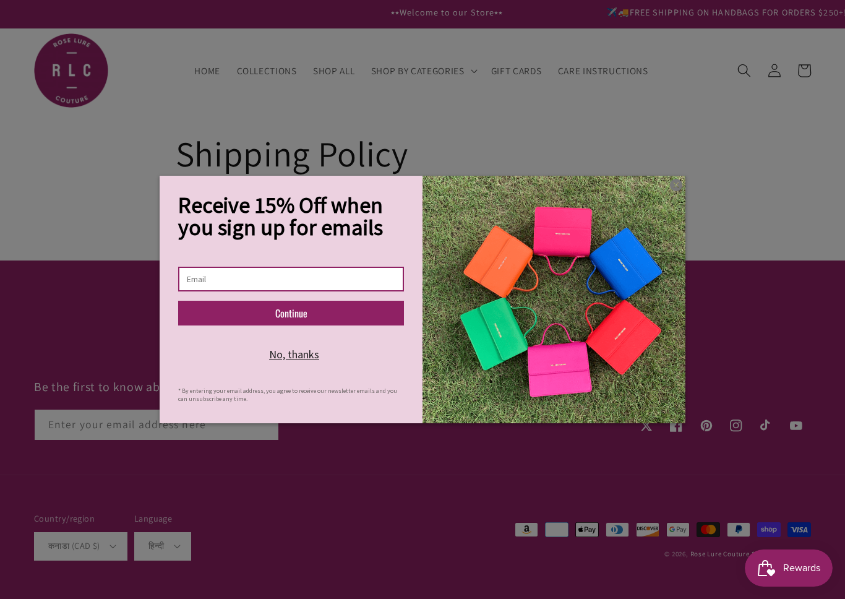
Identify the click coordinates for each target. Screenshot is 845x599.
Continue (291, 313)
